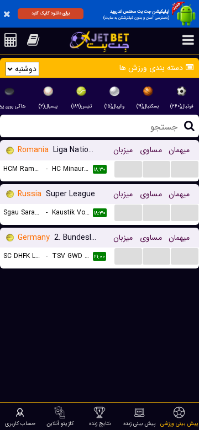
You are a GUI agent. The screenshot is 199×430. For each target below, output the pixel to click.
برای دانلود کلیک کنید (51, 13)
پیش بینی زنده (139, 423)
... (128, 168)
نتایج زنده (100, 423)
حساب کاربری (20, 423)
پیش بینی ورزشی (179, 423)
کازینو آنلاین (60, 423)
